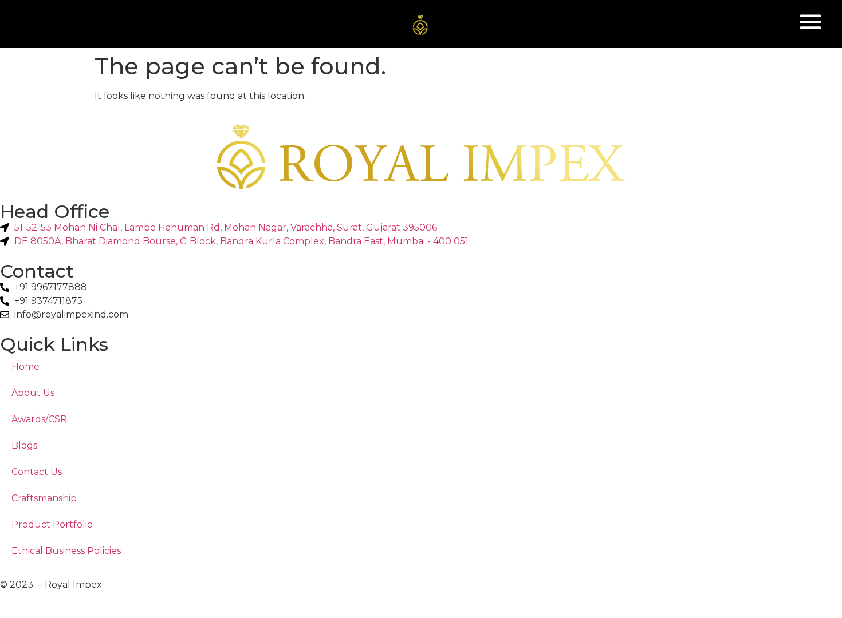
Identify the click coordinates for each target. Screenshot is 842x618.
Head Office (54, 211)
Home (25, 366)
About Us (32, 392)
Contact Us (36, 471)
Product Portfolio (52, 524)
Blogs (24, 445)
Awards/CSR (39, 419)
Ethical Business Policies (66, 550)
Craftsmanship (44, 498)
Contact (37, 271)
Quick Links (54, 344)
